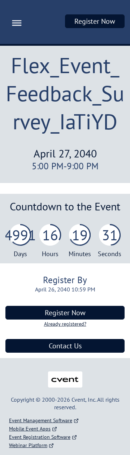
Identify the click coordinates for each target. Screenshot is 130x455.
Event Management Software (40, 420)
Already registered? (65, 324)
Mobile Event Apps (30, 428)
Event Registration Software (39, 437)
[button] (15, 22)
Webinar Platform (28, 445)
